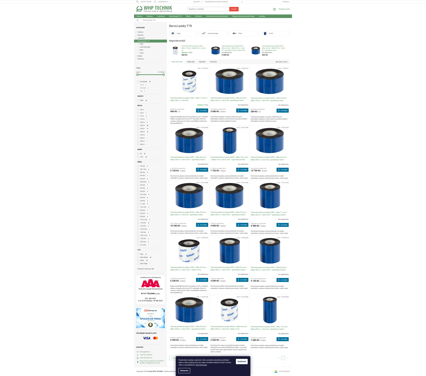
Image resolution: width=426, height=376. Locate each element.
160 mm (144, 232)
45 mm (144, 179)
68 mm (144, 201)
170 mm (144, 238)
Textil (141, 53)
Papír (141, 44)
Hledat (234, 9)
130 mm (144, 226)
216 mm (144, 245)
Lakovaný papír (145, 47)
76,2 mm (144, 207)
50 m (143, 113)
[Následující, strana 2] (283, 358)
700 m (144, 135)
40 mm (144, 172)
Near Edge (145, 263)
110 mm (145, 223)
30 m (143, 109)
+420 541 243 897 (146, 355)
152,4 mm (145, 229)
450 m (144, 132)
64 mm (144, 197)
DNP (143, 100)
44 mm (144, 175)
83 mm (144, 213)
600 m (144, 141)
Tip (142, 91)
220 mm (144, 242)
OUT (143, 157)
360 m (144, 128)
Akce (143, 85)
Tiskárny (140, 32)
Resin (144, 260)
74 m (143, 116)
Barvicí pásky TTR (143, 41)
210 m (144, 119)
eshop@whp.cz (145, 352)
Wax (143, 254)
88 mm (144, 216)
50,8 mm (144, 182)
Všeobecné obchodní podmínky (216, 2)
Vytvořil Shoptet (284, 371)
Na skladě (145, 81)
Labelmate (141, 38)
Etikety (139, 56)
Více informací (201, 365)
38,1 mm (144, 169)
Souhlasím (242, 361)
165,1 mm (145, 235)
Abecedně (213, 62)
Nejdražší (202, 62)
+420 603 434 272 (146, 358)
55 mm (144, 185)
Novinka (144, 88)
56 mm (144, 188)
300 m (144, 125)
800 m (144, 144)
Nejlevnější (190, 62)
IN (143, 153)
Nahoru (176, 358)
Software (140, 59)
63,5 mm (144, 194)
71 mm (144, 204)
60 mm (144, 191)
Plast (141, 50)
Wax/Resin (145, 257)
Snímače (140, 35)
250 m (144, 122)
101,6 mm (145, 219)
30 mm (144, 166)
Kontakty (196, 2)
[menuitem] (139, 16)
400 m (144, 138)
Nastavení (184, 371)
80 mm (144, 210)
